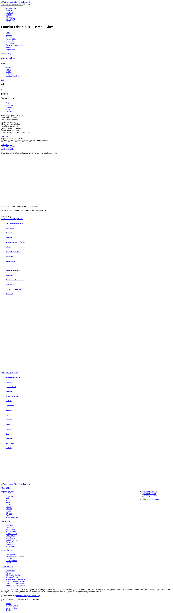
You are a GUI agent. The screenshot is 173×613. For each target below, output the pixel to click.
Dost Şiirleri (10, 536)
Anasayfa (9, 496)
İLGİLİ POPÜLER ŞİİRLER (12, 219)
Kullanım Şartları (12, 577)
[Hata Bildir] (5, 488)
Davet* (8, 563)
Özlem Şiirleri (11, 544)
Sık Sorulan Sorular (13, 575)
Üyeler (8, 505)
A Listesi (9, 37)
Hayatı (8, 67)
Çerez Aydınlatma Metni (15, 583)
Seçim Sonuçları (12, 517)
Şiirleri (8, 70)
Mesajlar (9, 511)
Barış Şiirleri (10, 527)
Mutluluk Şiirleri (12, 540)
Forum (8, 72)
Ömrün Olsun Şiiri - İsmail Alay (28, 596)
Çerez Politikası (11, 608)
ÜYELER (9, 17)
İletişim (8, 610)
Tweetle (9, 112)
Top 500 (9, 35)
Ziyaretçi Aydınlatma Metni (16, 581)
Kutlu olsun (10, 559)
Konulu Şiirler (11, 39)
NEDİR (9, 15)
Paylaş (8, 109)
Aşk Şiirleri (10, 525)
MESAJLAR (11, 19)
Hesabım (9, 509)
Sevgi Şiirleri (10, 529)
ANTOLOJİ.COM (8, 492)
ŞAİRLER (10, 11)
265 (2, 80)
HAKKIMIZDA (7, 567)
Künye (8, 573)
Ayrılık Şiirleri (11, 532)
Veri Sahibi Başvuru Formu (16, 586)
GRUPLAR (10, 21)
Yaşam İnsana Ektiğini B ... (16, 556)
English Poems (11, 50)
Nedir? (8, 502)
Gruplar (8, 507)
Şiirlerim (9, 47)
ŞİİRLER (9, 13)
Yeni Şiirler (10, 41)
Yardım (8, 604)
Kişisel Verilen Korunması (15, 579)
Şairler (8, 500)
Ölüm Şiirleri (10, 538)
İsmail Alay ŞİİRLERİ (9, 373)
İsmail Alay (5, 136)
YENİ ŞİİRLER (7, 550)
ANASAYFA (11, 8)
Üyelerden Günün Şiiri (14, 45)
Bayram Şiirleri (11, 542)
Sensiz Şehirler (11, 561)
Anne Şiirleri (10, 546)
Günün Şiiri (10, 43)
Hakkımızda (10, 571)
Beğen (8, 103)
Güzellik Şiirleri (11, 534)
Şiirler (8, 33)
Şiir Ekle (9, 513)
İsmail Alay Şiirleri (8, 147)
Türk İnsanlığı (11, 554)
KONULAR (5, 521)
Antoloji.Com (16, 590)
